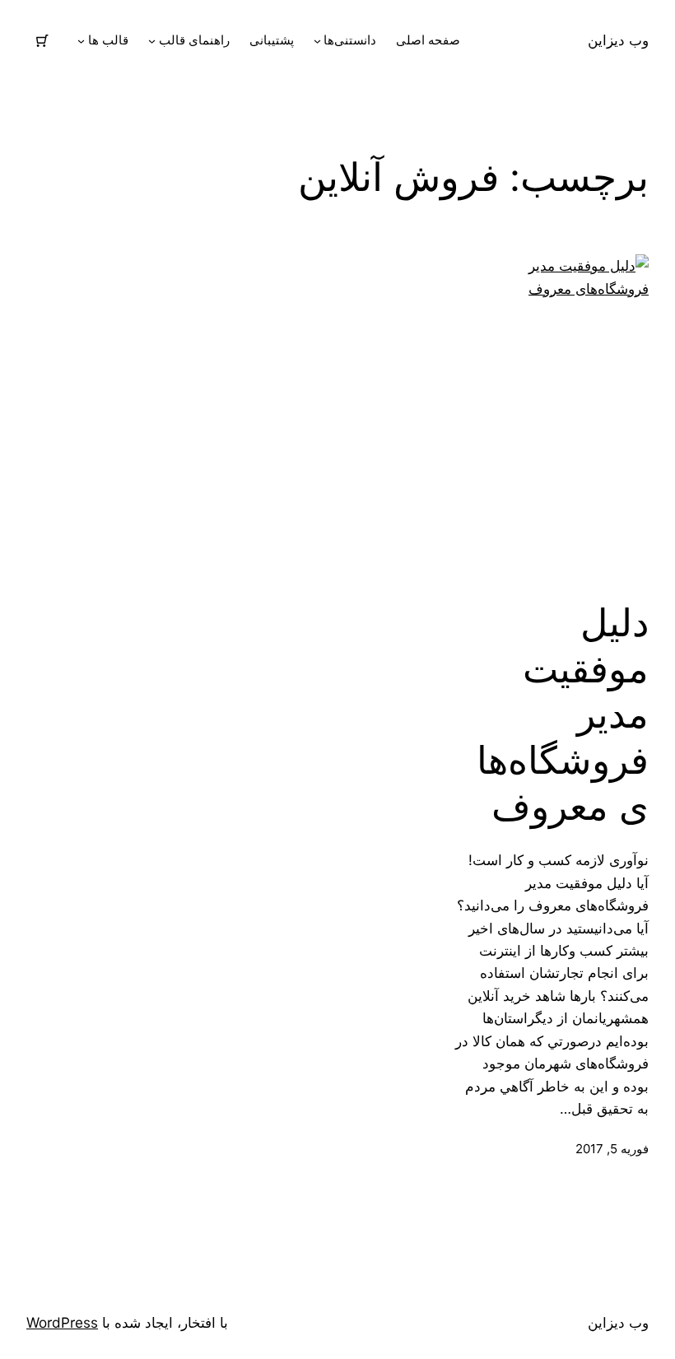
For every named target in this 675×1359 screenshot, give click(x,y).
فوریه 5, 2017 (612, 1149)
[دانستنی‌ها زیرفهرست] (317, 40)
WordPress (62, 1322)
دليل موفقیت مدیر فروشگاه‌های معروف (563, 714)
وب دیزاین (618, 40)
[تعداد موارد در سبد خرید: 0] (42, 40)
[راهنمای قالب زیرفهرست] (152, 40)
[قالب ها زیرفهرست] (81, 40)
